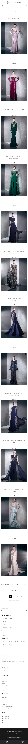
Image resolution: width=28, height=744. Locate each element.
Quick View (14, 68)
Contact (3, 690)
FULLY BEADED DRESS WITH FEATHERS (14, 537)
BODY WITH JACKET (7, 618)
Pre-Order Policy (5, 702)
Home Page (4, 679)
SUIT (4, 635)
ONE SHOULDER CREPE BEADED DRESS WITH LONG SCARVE (14, 441)
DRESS (4, 624)
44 (21, 641)
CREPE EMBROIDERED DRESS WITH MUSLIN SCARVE (14, 251)
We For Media (20, 733)
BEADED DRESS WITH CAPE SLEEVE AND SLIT (14, 204)
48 (9, 644)
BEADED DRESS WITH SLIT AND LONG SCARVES (14, 489)
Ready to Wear (5, 685)
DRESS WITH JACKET (7, 627)
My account (4, 699)
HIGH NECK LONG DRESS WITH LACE (14, 346)
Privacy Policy (5, 704)
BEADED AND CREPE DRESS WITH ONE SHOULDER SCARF (14, 584)
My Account (7, 742)
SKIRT (4, 633)
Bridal (3, 688)
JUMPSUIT (5, 630)
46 (3, 644)
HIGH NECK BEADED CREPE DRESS (14, 156)
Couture (3, 683)
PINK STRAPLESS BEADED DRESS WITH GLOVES (14, 62)
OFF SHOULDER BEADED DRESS (14, 298)
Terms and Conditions (6, 708)
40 (9, 641)
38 (3, 641)
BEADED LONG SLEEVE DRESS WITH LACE (14, 393)
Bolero (4, 621)
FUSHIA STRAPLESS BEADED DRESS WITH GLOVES (14, 109)
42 (15, 641)
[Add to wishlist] (25, 23)
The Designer (4, 681)
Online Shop (4, 697)
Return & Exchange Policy (7, 706)
